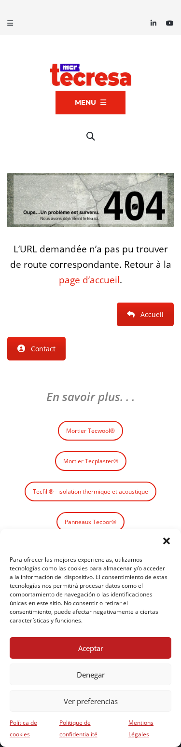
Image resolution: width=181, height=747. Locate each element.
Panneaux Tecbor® (90, 522)
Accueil (152, 314)
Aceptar (90, 648)
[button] (166, 541)
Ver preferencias (91, 701)
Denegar (91, 674)
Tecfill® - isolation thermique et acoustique (90, 491)
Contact (43, 348)
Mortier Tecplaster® (90, 461)
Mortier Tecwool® (90, 431)
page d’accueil (89, 280)
